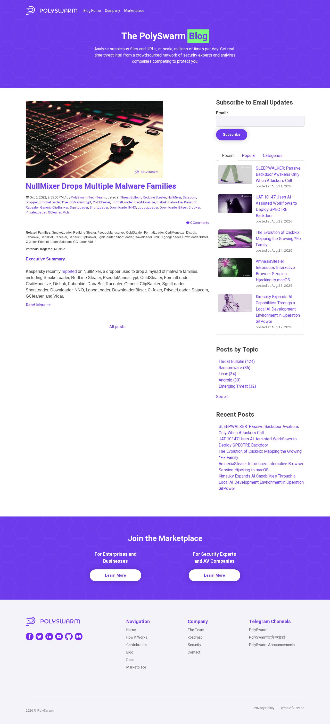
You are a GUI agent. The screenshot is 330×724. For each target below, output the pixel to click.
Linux (227, 374)
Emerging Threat (237, 386)
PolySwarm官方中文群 (267, 637)
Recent (228, 156)
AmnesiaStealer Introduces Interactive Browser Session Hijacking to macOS (261, 467)
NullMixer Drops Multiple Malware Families (101, 186)
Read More (36, 305)
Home (131, 630)
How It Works (136, 637)
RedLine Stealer (154, 197)
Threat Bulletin (130, 197)
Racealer (32, 207)
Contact (194, 652)
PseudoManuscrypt (76, 202)
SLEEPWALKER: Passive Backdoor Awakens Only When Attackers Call (259, 430)
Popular (249, 156)
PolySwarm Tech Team (88, 197)
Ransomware (234, 368)
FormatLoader (122, 202)
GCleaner (54, 212)
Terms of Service (291, 707)
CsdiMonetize (144, 202)
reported (69, 271)
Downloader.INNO (123, 207)
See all (222, 397)
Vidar (67, 212)
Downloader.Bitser (173, 207)
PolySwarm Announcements (272, 645)
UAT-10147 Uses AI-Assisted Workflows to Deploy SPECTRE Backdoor (258, 442)
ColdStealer (101, 202)
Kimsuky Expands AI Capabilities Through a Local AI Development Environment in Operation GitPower (261, 482)
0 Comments (199, 222)
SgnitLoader (79, 207)
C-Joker (194, 207)
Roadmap (195, 637)
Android (230, 380)
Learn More (115, 575)
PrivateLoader (36, 212)
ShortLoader (99, 207)
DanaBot (190, 202)
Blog (129, 652)
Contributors (136, 645)
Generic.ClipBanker (54, 207)
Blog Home (92, 10)
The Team (196, 630)
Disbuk (161, 202)
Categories (273, 156)
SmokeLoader (50, 202)
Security (194, 645)
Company (112, 10)
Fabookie (175, 202)
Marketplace (134, 10)
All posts (117, 327)
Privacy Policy (264, 707)
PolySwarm (258, 630)
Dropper (32, 202)
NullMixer (174, 197)
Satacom (189, 197)
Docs (130, 660)
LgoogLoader (148, 207)
